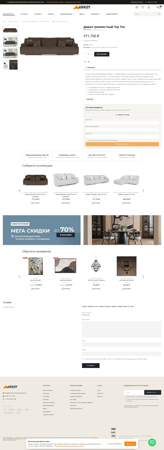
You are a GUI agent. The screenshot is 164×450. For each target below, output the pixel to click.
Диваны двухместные (102, 47)
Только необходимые (114, 444)
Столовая (37, 14)
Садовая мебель (112, 14)
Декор (81, 14)
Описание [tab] (91, 67)
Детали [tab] (90, 99)
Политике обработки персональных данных (70, 446)
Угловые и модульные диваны (136, 192)
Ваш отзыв (86, 319)
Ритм (18, 413)
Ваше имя (88, 119)
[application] (122, 230)
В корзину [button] (36, 203)
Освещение (95, 14)
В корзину (103, 54)
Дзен (26, 409)
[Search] (159, 14)
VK (88, 61)
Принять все (130, 444)
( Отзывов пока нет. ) (98, 30)
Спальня (50, 14)
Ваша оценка (87, 313)
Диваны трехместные (34, 192)
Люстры (93, 278)
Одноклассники (8, 413)
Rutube (19, 409)
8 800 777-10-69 (152, 2)
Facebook (84, 61)
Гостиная (23, 14)
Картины (35, 278)
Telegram (11, 409)
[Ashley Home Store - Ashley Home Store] (82, 7)
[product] (35, 180)
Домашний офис (66, 14)
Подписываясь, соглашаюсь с (133, 405)
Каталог (46, 385)
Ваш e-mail (89, 133)
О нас (99, 385)
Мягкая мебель (8, 14)
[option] (10, 30)
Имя (84, 340)
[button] (19, 47)
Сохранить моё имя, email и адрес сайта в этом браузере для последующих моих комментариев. (116, 359)
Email (84, 350)
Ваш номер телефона (92, 126)
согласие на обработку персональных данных (105, 140)
